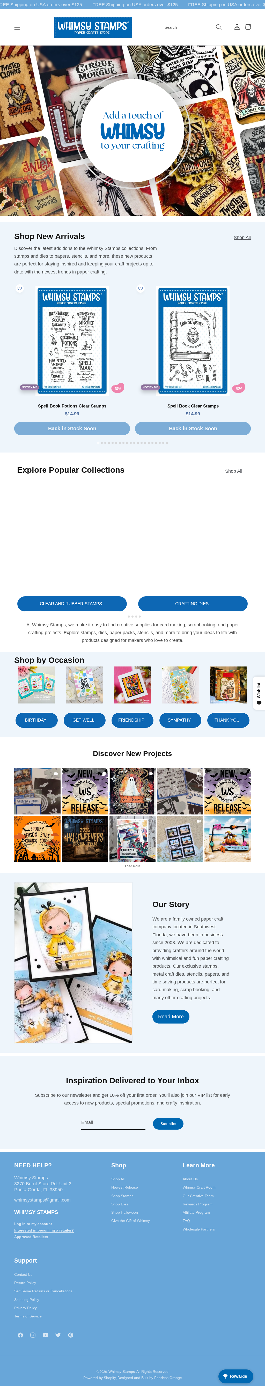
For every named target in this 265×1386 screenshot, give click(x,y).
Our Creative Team (198, 1196)
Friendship (131, 720)
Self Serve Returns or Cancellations (43, 1291)
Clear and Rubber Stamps (71, 603)
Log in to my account (33, 1224)
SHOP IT (132, 838)
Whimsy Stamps (121, 1371)
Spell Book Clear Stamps (193, 406)
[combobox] (193, 27)
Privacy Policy (25, 1308)
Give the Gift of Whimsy (130, 1221)
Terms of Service (28, 1316)
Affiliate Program (196, 1212)
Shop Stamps (122, 1196)
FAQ (186, 1221)
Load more (132, 866)
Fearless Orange (168, 1378)
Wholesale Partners (199, 1229)
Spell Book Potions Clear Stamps (72, 406)
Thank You (227, 720)
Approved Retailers (31, 1237)
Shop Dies (119, 1204)
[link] (37, 791)
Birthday (35, 720)
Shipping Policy (26, 1300)
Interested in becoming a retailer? (44, 1230)
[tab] (98, 442)
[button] (17, 27)
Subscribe (168, 1124)
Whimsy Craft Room (199, 1187)
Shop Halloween (124, 1212)
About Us (190, 1179)
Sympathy (179, 720)
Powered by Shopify (99, 1378)
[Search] (219, 27)
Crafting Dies (192, 603)
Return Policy (25, 1283)
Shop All (242, 237)
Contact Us (23, 1274)
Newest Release (124, 1187)
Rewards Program (197, 1204)
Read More (171, 1016)
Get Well (83, 720)
